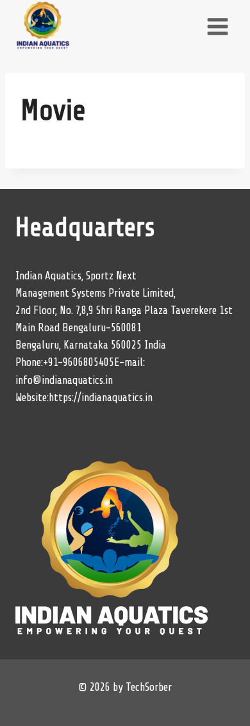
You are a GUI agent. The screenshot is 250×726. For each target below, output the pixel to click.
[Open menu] (217, 26)
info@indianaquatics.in (64, 380)
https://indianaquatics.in (101, 398)
